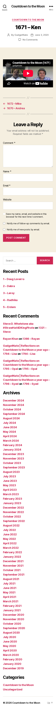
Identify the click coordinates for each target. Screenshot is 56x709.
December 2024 (13, 400)
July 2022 (9, 529)
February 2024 (12, 445)
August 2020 (11, 632)
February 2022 (12, 552)
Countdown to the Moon (28, 6)
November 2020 (13, 619)
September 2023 (14, 467)
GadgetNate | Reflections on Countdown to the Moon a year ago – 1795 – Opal (26, 364)
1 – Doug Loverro (13, 279)
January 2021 (12, 610)
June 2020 (10, 641)
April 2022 (9, 543)
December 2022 (13, 507)
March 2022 (11, 547)
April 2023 (10, 489)
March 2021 (10, 601)
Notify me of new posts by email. (23, 229)
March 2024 (11, 440)
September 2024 (14, 413)
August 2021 (11, 579)
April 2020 (10, 650)
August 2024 (11, 418)
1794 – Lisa (28, 353)
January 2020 (12, 663)
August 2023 (11, 471)
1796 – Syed (30, 383)
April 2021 (9, 596)
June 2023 (10, 480)
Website (7, 199)
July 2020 (9, 637)
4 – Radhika (10, 300)
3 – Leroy (9, 293)
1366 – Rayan (31, 338)
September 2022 (14, 521)
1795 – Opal (29, 368)
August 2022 (11, 525)
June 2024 (10, 427)
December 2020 (13, 614)
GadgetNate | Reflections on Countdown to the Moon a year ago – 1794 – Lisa (26, 349)
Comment (9, 143)
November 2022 (13, 512)
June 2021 (9, 588)
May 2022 (9, 538)
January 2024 (12, 449)
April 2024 (10, 436)
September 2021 (13, 574)
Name (7, 171)
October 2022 (12, 516)
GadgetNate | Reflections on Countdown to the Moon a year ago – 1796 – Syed (26, 379)
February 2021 (12, 605)
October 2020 (12, 623)
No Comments (30, 39)
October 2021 (12, 570)
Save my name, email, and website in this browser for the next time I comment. (26, 215)
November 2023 (13, 458)
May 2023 (9, 485)
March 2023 (11, 494)
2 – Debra (9, 286)
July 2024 (9, 422)
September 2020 (14, 628)
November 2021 (13, 565)
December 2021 (13, 561)
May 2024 (9, 431)
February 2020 (12, 659)
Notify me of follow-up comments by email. (28, 223)
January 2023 (12, 503)
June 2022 (10, 534)
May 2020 (9, 646)
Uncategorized (12, 689)
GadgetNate (21, 34)
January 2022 (12, 556)
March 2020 (11, 654)
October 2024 (12, 409)
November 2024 (13, 405)
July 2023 (9, 476)
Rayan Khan (10, 338)
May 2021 (9, 592)
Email (6, 185)
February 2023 (12, 498)
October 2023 (12, 463)
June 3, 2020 (42, 34)
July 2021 (9, 583)
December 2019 (13, 668)
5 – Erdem (9, 307)
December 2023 (13, 454)
